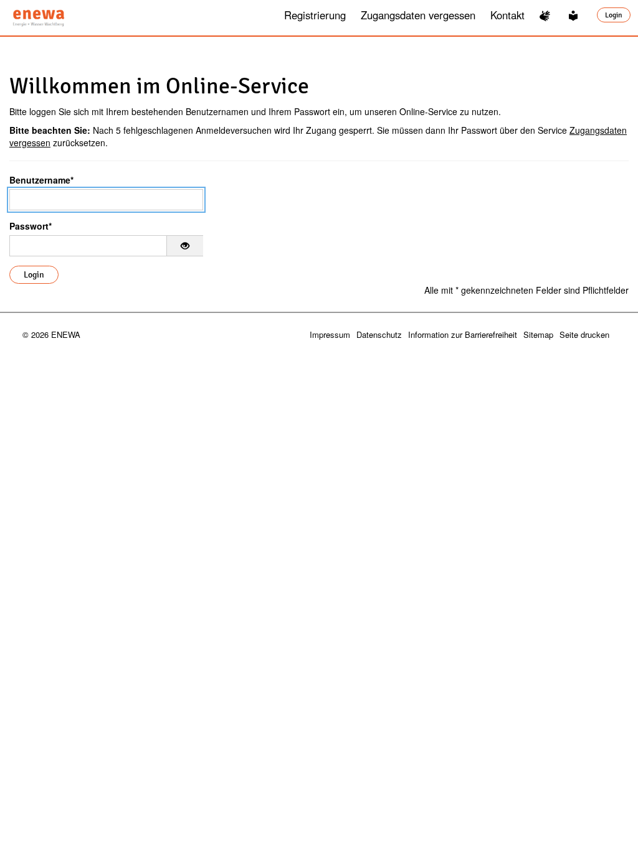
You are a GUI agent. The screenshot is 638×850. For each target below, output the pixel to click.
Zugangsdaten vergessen (418, 15)
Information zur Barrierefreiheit (462, 334)
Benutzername (41, 180)
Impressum (330, 334)
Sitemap (538, 334)
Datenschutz (379, 334)
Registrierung (315, 15)
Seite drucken (584, 334)
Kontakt (507, 15)
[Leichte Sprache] (575, 15)
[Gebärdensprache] (546, 15)
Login (613, 15)
